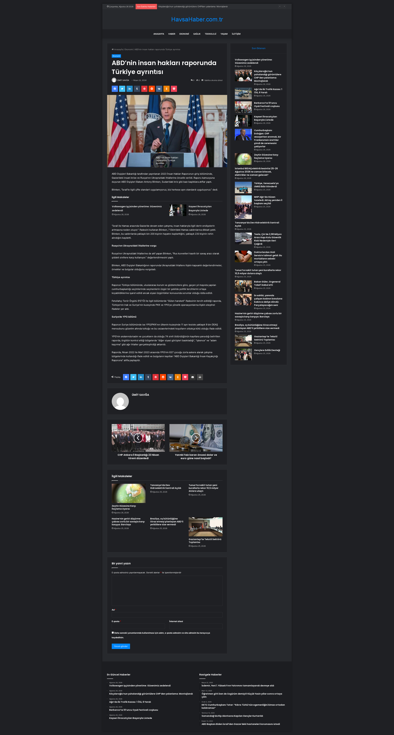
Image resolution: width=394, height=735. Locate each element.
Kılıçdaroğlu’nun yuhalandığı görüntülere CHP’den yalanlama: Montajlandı (267, 76)
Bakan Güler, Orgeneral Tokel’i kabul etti (267, 283)
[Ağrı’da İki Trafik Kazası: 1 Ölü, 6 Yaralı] (243, 93)
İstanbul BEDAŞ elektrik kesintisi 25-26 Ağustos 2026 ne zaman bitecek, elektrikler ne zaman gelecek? (256, 171)
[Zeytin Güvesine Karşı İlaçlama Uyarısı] (129, 493)
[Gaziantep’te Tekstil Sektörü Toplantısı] (206, 526)
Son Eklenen (258, 48)
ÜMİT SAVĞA (123, 80)
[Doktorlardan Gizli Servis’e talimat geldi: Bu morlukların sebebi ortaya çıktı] (243, 256)
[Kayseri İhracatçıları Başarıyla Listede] (177, 210)
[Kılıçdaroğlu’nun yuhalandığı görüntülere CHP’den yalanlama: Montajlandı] (243, 75)
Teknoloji (210, 34)
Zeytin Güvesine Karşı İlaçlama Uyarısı (124, 507)
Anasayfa (158, 34)
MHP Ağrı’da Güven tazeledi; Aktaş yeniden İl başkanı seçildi (268, 200)
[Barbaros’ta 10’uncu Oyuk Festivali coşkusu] (243, 107)
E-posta (116, 621)
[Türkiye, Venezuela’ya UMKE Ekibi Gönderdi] (243, 187)
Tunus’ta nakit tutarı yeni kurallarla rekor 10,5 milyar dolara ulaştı (203, 488)
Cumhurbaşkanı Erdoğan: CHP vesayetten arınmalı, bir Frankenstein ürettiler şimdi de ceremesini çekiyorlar (267, 138)
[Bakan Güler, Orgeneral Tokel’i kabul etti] (243, 286)
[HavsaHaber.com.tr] (197, 19)
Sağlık (197, 34)
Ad (114, 610)
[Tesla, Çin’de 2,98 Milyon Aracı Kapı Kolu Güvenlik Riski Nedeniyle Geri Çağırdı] (243, 238)
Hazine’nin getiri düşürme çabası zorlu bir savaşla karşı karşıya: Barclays (128, 521)
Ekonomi (184, 34)
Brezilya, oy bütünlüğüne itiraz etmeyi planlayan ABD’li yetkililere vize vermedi (166, 521)
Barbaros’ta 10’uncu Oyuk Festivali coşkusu (267, 104)
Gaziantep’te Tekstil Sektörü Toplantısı (205, 541)
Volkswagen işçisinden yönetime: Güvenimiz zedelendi (253, 61)
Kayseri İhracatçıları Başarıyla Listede (265, 118)
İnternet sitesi (176, 621)
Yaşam (224, 34)
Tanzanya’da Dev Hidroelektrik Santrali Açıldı (165, 487)
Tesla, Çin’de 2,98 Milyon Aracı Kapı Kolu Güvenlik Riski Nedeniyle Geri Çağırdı (268, 239)
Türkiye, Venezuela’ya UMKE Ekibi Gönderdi (266, 185)
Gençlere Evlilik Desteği (267, 350)
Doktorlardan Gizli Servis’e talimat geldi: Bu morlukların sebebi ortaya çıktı (268, 257)
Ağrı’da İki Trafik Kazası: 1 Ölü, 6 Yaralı (176, 6)
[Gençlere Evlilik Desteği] (243, 354)
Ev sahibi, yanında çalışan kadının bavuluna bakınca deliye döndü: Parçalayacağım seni (268, 300)
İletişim (236, 34)
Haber (171, 34)
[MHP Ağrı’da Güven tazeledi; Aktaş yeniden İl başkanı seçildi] (243, 207)
